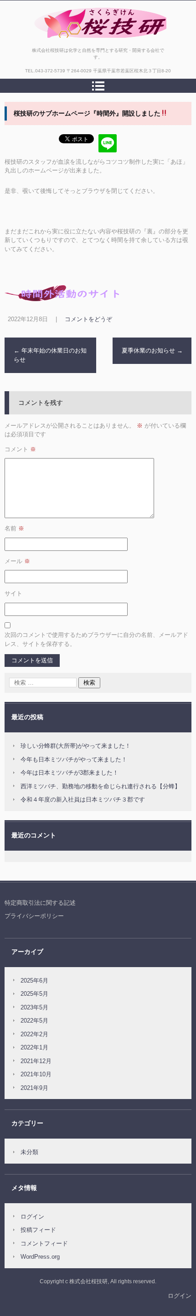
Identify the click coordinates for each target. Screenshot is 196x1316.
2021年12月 (36, 1061)
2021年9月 (34, 1087)
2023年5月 (34, 1007)
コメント (20, 449)
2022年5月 (34, 1020)
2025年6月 (34, 980)
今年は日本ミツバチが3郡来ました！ (70, 772)
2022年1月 (34, 1047)
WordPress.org (40, 1256)
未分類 (29, 1152)
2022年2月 (34, 1034)
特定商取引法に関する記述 (40, 902)
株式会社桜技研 (52, 42)
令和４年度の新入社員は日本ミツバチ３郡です (83, 799)
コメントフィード (44, 1243)
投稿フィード (38, 1229)
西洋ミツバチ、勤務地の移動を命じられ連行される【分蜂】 (101, 786)
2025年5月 (34, 993)
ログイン (32, 1216)
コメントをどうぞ (88, 319)
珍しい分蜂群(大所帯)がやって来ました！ (76, 745)
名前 (14, 528)
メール (17, 561)
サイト (13, 593)
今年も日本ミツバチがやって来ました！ (74, 759)
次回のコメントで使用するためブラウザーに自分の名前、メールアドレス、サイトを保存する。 (96, 639)
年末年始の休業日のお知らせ (50, 355)
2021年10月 (36, 1074)
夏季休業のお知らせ (152, 350)
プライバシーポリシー (34, 916)
